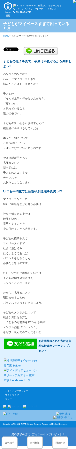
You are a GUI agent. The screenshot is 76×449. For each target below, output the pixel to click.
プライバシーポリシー (16, 390)
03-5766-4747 (24, 12)
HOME (6, 36)
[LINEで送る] (41, 48)
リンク (8, 399)
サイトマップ (12, 394)
